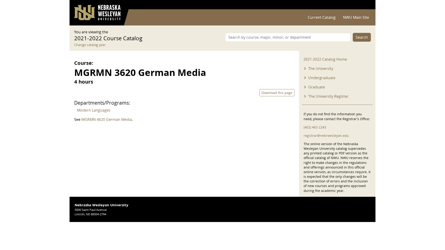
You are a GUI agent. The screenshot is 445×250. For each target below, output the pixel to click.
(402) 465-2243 (315, 127)
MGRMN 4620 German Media (106, 119)
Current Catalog (322, 17)
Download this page (276, 93)
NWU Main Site (356, 17)
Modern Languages (94, 110)
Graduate (316, 87)
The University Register (328, 96)
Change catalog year (90, 45)
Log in (364, 5)
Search (362, 37)
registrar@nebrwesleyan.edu (326, 135)
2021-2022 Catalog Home (325, 59)
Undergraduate (321, 77)
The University (320, 68)
